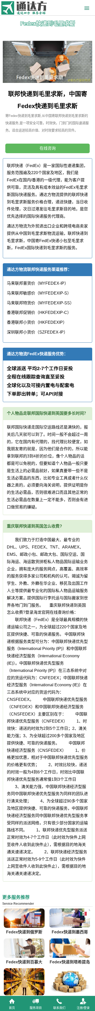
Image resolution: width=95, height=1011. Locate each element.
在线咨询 (48, 148)
